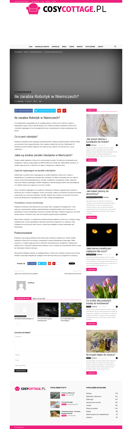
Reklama (48, 1)
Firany (88, 145)
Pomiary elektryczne (68, 393)
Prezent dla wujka (67, 402)
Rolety (88, 411)
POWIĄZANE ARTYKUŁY (23, 298)
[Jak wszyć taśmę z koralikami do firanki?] (102, 125)
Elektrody (89, 399)
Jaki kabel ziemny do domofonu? (97, 192)
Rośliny (88, 306)
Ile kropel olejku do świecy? (100, 354)
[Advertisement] (66, 29)
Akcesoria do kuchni (93, 402)
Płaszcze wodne (92, 408)
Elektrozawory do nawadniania (94, 197)
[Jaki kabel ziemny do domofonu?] (102, 177)
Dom (30, 46)
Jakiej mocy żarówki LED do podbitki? (26, 274)
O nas (42, 1)
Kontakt (54, 1)
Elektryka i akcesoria (93, 396)
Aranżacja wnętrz (42, 46)
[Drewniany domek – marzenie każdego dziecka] (55, 414)
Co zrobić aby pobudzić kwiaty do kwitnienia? (98, 302)
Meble (64, 46)
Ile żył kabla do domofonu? (73, 274)
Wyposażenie (90, 46)
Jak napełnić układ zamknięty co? (24, 318)
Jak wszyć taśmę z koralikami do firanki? (97, 140)
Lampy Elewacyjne (91, 254)
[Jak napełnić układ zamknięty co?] (24, 310)
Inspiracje (55, 46)
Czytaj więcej (91, 160)
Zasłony (89, 417)
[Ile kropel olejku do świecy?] (102, 341)
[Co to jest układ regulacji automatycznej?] (48, 310)
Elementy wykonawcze (25, 92)
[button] (115, 46)
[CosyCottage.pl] (66, 9)
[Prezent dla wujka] (55, 404)
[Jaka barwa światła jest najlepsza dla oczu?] (102, 235)
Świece (88, 358)
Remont (80, 46)
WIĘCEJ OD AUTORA (39, 298)
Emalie (88, 405)
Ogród (71, 46)
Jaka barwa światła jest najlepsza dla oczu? (98, 250)
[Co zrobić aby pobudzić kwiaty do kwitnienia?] (102, 287)
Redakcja (20, 101)
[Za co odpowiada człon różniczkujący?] (71, 310)
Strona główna (35, 1)
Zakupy (100, 46)
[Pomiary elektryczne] (55, 395)
